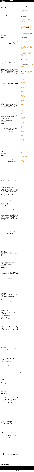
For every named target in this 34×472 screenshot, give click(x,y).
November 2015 (23, 117)
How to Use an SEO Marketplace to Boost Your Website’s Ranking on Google (26, 24)
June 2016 (22, 108)
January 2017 (23, 99)
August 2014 (23, 136)
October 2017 (23, 90)
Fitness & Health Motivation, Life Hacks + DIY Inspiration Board (26, 62)
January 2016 (23, 114)
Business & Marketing (24, 7)
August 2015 (23, 121)
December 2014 (23, 131)
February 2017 (23, 97)
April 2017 (22, 95)
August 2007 (23, 145)
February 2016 (23, 113)
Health (6, 37)
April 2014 (22, 141)
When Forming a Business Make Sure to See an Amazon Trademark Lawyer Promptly (27, 29)
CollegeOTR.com (7, 1)
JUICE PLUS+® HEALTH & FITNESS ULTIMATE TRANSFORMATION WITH (9, 434)
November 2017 (23, 88)
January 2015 (23, 130)
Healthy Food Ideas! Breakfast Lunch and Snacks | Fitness (9, 273)
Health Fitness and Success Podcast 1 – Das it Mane (9, 84)
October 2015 (23, 118)
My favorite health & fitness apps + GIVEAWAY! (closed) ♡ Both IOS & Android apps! (9, 328)
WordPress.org (23, 164)
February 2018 (23, 86)
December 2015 (23, 116)
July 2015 (22, 122)
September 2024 (23, 81)
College (22, 9)
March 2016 (23, 112)
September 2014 (23, 135)
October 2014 (23, 134)
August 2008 (23, 143)
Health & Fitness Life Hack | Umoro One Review (10, 160)
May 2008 (22, 144)
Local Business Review (24, 14)
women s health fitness (10, 14)
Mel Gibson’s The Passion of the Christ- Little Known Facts (26, 33)
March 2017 (23, 96)
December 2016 (23, 100)
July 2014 (22, 138)
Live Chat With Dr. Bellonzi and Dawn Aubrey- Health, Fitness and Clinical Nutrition (10, 400)
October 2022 (23, 82)
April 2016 (22, 110)
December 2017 (23, 87)
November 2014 (23, 132)
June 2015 (22, 123)
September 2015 (23, 119)
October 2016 (23, 103)
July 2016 (22, 107)
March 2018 (23, 85)
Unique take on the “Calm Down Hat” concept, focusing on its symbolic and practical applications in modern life (27, 20)
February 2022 (23, 83)
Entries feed (23, 161)
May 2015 (22, 125)
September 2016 (23, 104)
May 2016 (22, 109)
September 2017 (23, 91)
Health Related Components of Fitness (9, 128)
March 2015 (22, 127)
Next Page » (7, 464)
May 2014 (22, 140)
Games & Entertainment (25, 10)
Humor (22, 13)
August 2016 (23, 105)
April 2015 (22, 126)
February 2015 (23, 129)
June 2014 (22, 139)
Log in (22, 160)
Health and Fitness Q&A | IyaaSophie (9, 232)
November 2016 (23, 101)
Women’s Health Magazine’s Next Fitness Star (9, 42)
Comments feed (23, 163)
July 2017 (22, 92)
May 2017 (22, 94)
